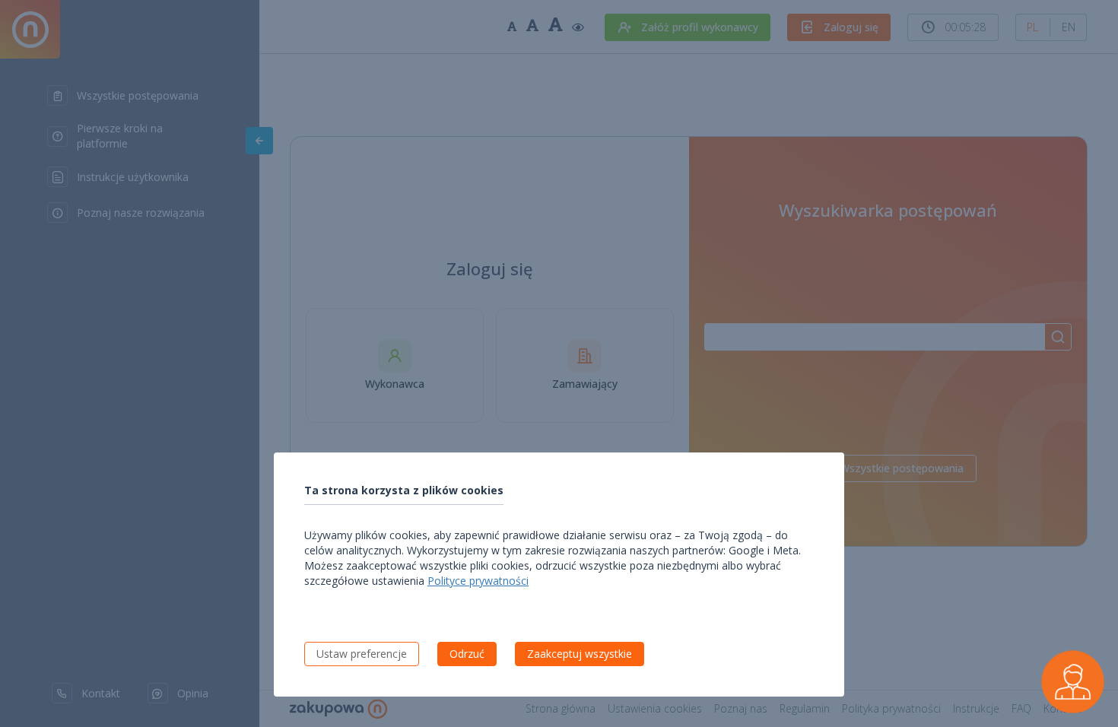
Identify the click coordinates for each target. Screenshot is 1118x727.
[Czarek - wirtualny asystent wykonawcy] (1072, 681)
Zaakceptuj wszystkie (579, 653)
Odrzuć (466, 653)
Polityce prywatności (478, 580)
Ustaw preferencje (361, 653)
